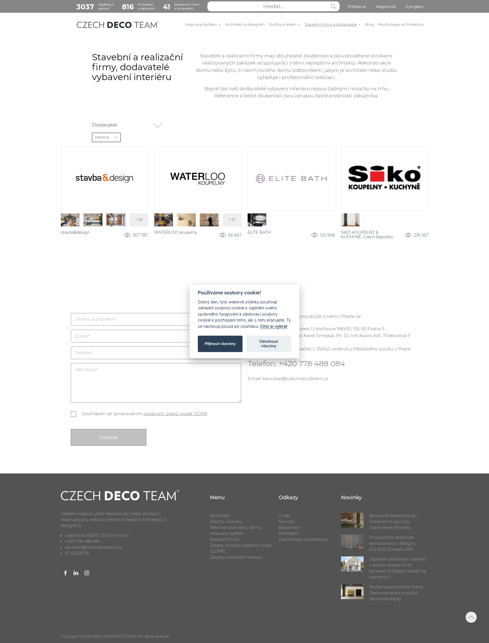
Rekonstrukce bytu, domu (235, 527)
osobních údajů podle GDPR (175, 413)
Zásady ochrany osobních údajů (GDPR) (241, 548)
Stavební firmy (224, 539)
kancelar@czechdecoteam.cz (93, 547)
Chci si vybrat (273, 326)
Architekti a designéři (245, 24)
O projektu (415, 7)
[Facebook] (65, 574)
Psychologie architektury (401, 24)
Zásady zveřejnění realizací (236, 557)
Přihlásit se (357, 7)
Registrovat (386, 7)
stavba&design (75, 232)
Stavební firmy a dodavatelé (331, 24)
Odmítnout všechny (268, 343)
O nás (284, 515)
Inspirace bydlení (201, 24)
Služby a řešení (283, 24)
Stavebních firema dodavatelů (181, 7)
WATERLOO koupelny (175, 232)
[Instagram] (87, 574)
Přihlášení (288, 533)
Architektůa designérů (138, 7)
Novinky (287, 521)
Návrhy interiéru (226, 521)
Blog (369, 24)
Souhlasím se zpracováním (144, 413)
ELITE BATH (259, 232)
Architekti (220, 515)
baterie (102, 137)
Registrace (289, 527)
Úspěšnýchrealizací (95, 7)
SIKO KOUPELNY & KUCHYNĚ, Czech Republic (367, 234)
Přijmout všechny (220, 343)
